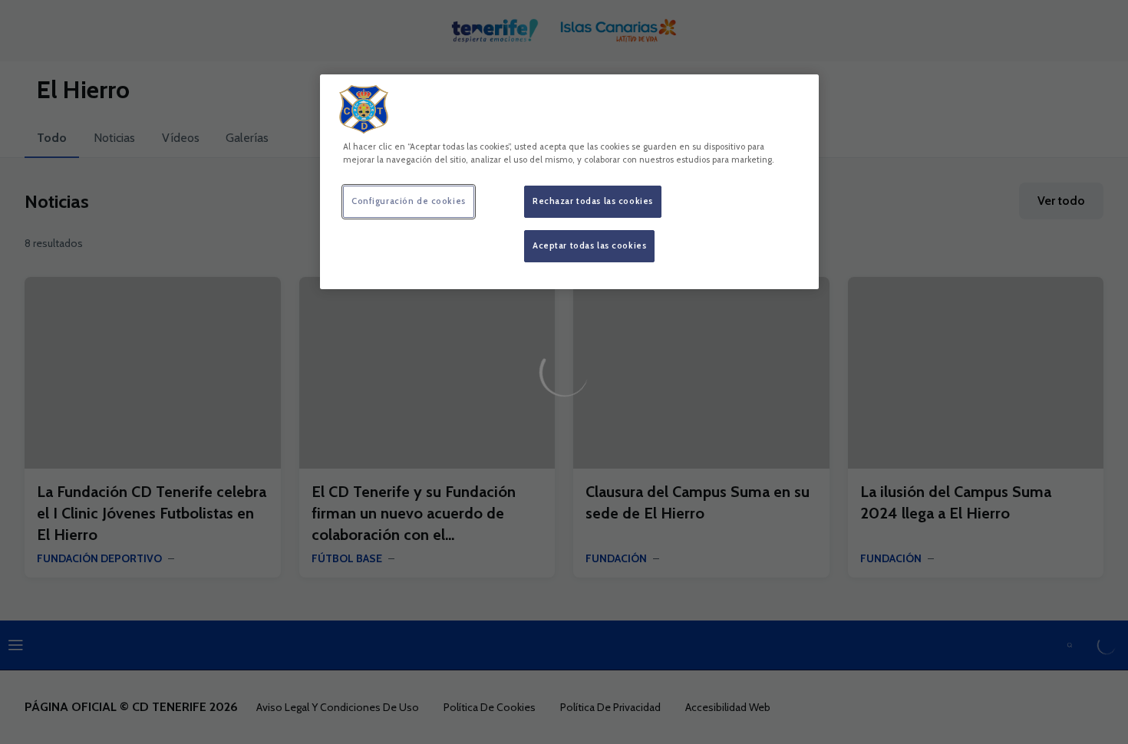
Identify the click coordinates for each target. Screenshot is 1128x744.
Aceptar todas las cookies (589, 245)
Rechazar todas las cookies (593, 201)
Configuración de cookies (408, 201)
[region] (569, 181)
